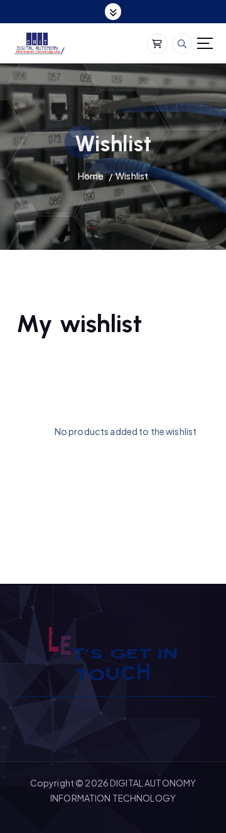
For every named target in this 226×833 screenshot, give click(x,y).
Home (91, 175)
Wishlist (132, 175)
